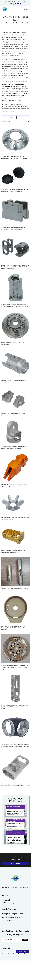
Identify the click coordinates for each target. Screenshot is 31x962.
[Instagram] (13, 4)
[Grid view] (17, 117)
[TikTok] (20, 4)
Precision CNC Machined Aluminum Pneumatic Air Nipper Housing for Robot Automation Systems (14, 485)
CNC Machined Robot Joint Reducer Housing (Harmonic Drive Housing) (13, 414)
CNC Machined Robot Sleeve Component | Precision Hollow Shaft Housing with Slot (15, 589)
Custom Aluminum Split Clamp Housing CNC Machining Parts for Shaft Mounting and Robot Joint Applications (15, 627)
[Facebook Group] (11, 4)
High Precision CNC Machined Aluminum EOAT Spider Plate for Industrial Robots (15, 518)
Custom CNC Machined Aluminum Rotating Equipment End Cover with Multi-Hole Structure (14, 157)
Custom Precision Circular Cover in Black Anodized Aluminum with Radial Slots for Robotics (14, 190)
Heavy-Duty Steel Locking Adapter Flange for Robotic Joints (13, 343)
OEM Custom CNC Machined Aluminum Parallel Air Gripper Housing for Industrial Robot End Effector (14, 305)
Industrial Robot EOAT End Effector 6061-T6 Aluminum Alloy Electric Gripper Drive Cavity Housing (15, 784)
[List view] (21, 117)
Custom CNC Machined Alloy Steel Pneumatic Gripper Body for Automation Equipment (13, 228)
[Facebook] (3, 953)
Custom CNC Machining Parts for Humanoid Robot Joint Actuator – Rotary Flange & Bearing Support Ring (14, 667)
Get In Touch (15, 863)
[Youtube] (18, 4)
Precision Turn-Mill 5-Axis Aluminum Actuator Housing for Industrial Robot (13, 381)
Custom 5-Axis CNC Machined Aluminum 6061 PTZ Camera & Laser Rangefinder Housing (14, 447)
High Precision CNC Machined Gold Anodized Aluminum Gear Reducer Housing (13, 551)
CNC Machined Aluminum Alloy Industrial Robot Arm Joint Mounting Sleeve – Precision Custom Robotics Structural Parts (15, 746)
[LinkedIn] (16, 4)
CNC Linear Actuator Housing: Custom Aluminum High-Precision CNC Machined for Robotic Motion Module (14, 706)
